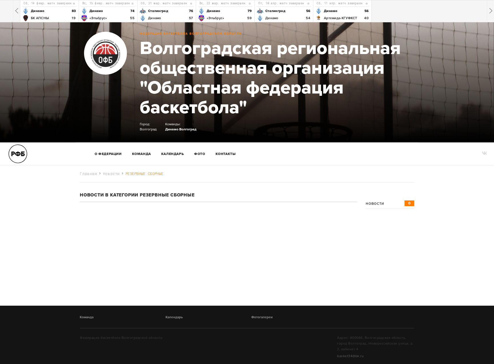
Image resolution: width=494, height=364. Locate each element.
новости (388, 203)
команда (141, 154)
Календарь (172, 154)
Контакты (226, 154)
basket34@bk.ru (350, 356)
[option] (49, 11)
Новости (111, 173)
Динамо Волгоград (180, 129)
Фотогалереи (262, 317)
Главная (88, 173)
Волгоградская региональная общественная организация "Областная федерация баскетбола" (270, 77)
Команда (86, 317)
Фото (199, 154)
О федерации (108, 154)
